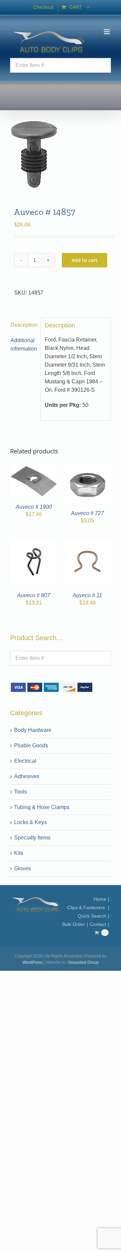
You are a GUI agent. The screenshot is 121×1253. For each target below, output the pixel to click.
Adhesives (26, 776)
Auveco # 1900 (34, 507)
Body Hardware (32, 730)
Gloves (22, 868)
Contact (98, 924)
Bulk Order (73, 924)
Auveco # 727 (87, 513)
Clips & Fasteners (86, 907)
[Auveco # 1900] (33, 469)
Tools (20, 792)
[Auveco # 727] (87, 469)
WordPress (33, 962)
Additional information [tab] (23, 344)
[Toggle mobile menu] (107, 31)
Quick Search (92, 916)
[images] (60, 154)
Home (99, 899)
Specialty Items (32, 837)
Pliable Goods (31, 745)
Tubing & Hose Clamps (42, 807)
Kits (18, 853)
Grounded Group (83, 962)
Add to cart (84, 260)
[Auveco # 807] (33, 542)
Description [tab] (23, 325)
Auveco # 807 (33, 595)
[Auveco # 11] (87, 542)
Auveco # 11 (87, 595)
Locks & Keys (30, 822)
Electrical (25, 761)
